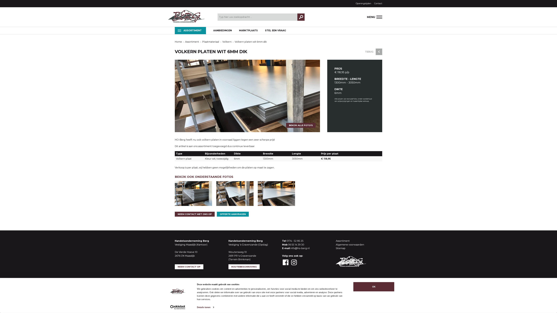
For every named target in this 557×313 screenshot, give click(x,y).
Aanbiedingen (222, 30)
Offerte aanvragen (233, 214)
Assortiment (192, 30)
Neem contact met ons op (195, 214)
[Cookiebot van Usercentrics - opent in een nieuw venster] (177, 307)
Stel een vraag (275, 30)
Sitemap (340, 248)
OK (374, 286)
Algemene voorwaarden (350, 244)
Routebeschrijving (244, 266)
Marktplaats (248, 30)
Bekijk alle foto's (301, 125)
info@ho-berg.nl (300, 248)
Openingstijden (363, 3)
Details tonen (203, 307)
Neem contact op (189, 266)
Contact (378, 3)
